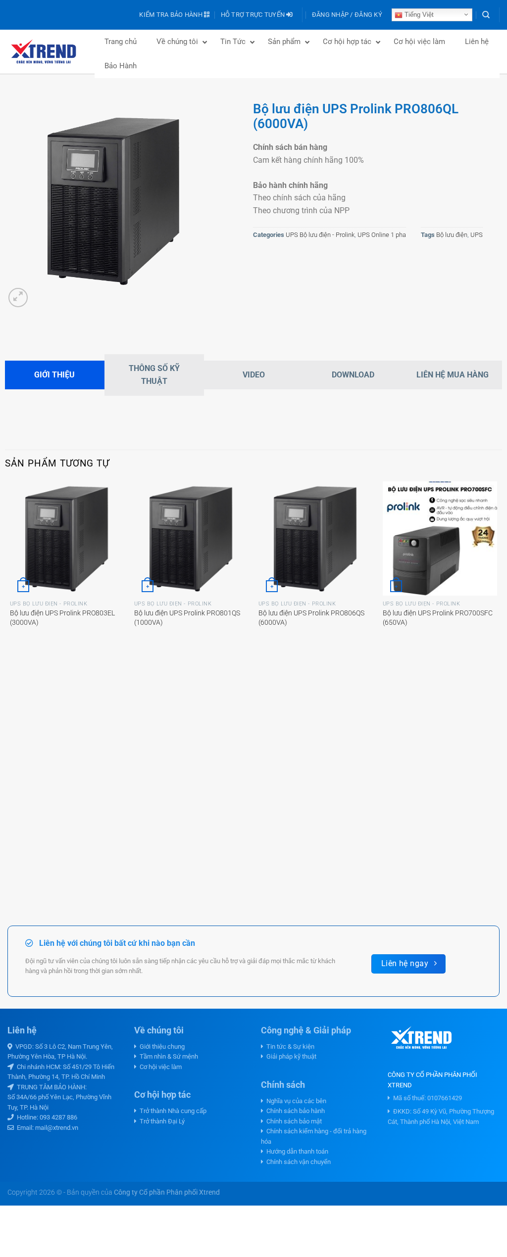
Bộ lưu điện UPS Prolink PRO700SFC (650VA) (438, 618)
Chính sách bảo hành (294, 1111)
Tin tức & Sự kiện (288, 1046)
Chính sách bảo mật (292, 1121)
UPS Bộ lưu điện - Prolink (320, 234)
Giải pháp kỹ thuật (289, 1056)
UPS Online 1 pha (381, 234)
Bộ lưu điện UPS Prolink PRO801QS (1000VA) (187, 618)
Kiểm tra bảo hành (171, 14)
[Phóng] (18, 297)
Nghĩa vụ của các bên (294, 1101)
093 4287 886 (58, 1117)
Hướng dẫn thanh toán (295, 1151)
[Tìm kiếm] (486, 15)
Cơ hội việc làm (159, 1067)
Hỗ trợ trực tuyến (254, 14)
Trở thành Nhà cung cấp (171, 1111)
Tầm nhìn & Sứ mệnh (167, 1056)
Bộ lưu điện (451, 234)
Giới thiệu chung (161, 1046)
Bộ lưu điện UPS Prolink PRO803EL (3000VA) (62, 618)
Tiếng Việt (418, 14)
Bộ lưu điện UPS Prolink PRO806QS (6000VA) (311, 618)
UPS (476, 234)
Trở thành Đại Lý (161, 1121)
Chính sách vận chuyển (297, 1161)
